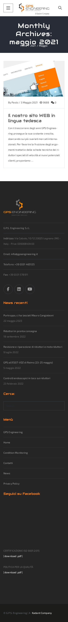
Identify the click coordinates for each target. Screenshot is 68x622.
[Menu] (8, 8)
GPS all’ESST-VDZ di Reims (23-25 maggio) (28, 362)
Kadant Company (42, 612)
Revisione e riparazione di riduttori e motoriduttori (32, 346)
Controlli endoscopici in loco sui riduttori (26, 378)
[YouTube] (29, 289)
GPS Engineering (13, 432)
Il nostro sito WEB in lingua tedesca (31, 118)
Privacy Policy (11, 483)
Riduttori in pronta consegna (20, 331)
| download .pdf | (13, 556)
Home (6, 442)
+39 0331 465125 (24, 264)
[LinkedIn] (19, 289)
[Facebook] (8, 289)
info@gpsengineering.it (24, 254)
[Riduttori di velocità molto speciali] (34, 9)
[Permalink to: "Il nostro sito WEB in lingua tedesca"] (34, 83)
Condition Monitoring (15, 452)
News (6, 473)
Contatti (8, 462)
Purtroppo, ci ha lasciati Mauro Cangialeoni (28, 315)
